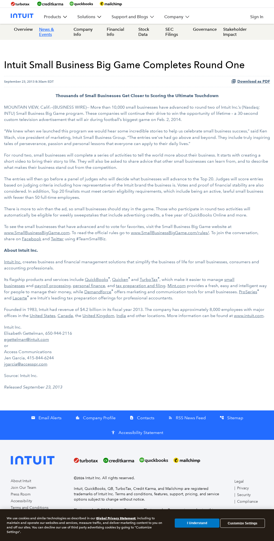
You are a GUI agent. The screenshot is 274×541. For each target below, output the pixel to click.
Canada (65, 315)
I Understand (197, 523)
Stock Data (143, 32)
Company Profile (95, 417)
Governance (205, 29)
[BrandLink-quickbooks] (81, 3)
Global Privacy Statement (115, 518)
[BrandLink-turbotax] (21, 3)
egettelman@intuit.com (26, 339)
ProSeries (248, 291)
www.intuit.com (249, 315)
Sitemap (231, 417)
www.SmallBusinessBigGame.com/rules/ (170, 232)
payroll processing (53, 285)
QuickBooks (96, 279)
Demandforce (97, 291)
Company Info (83, 32)
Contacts (142, 417)
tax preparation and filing (140, 285)
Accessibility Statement (137, 432)
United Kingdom (98, 315)
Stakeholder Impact (235, 32)
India (121, 315)
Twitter (57, 238)
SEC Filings (171, 32)
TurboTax (149, 279)
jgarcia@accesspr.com (25, 364)
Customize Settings (242, 523)
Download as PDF (253, 81)
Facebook (31, 238)
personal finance (89, 285)
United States (42, 315)
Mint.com (177, 285)
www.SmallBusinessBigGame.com (37, 232)
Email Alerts (46, 417)
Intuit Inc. (12, 261)
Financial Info (115, 32)
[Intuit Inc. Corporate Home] (22, 16)
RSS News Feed (187, 417)
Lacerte (20, 297)
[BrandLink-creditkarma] (50, 3)
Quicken (120, 279)
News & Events (46, 32)
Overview (23, 29)
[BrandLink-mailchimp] (111, 3)
